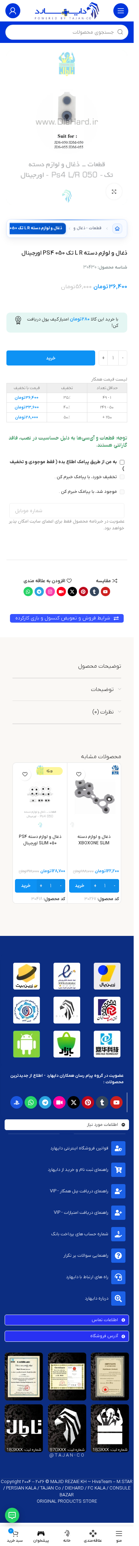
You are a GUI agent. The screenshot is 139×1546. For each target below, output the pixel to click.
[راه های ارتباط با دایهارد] (118, 1277)
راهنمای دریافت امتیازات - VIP (81, 1212)
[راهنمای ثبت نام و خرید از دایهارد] (118, 1170)
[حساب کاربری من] (13, 11)
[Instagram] (50, 591)
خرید (51, 358)
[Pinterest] (83, 591)
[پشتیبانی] (12, 1515)
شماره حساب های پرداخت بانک (79, 1234)
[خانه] (117, 228)
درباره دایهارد (96, 1298)
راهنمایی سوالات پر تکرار (85, 1255)
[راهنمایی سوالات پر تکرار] (118, 1255)
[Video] (61, 591)
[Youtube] (105, 591)
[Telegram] (39, 591)
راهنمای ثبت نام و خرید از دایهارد (78, 1170)
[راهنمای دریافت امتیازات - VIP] (118, 1213)
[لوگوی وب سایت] (67, 11)
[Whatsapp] (28, 591)
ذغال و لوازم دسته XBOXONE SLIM (93, 840)
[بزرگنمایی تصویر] (114, 191)
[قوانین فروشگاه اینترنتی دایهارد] (118, 1148)
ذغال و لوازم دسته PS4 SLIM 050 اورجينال (40, 840)
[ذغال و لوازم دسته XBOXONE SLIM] (94, 797)
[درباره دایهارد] (118, 1298)
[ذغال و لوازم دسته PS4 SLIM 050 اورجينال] (40, 797)
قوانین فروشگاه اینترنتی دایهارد (79, 1148)
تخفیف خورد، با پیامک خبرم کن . (86, 477)
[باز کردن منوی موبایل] (121, 11)
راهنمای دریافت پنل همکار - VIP (79, 1191)
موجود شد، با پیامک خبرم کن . (88, 492)
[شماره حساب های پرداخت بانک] (118, 1234)
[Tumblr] (94, 591)
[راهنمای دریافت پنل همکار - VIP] (118, 1191)
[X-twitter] (72, 591)
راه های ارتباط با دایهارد (87, 1277)
